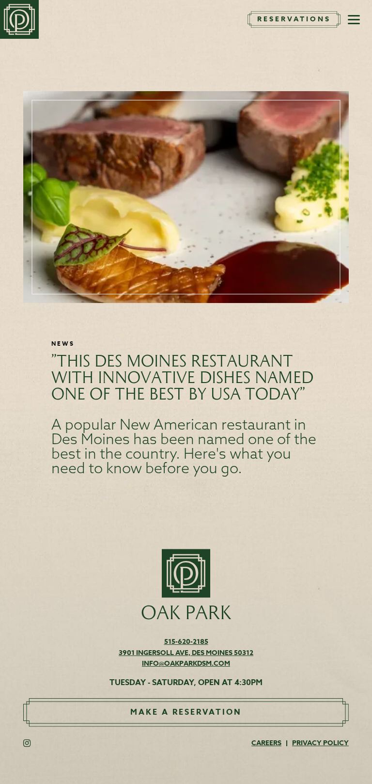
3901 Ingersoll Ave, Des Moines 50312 (186, 653)
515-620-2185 (186, 642)
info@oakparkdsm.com (186, 663)
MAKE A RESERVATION (186, 712)
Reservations (294, 19)
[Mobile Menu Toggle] (354, 19)
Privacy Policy (320, 743)
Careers (266, 743)
